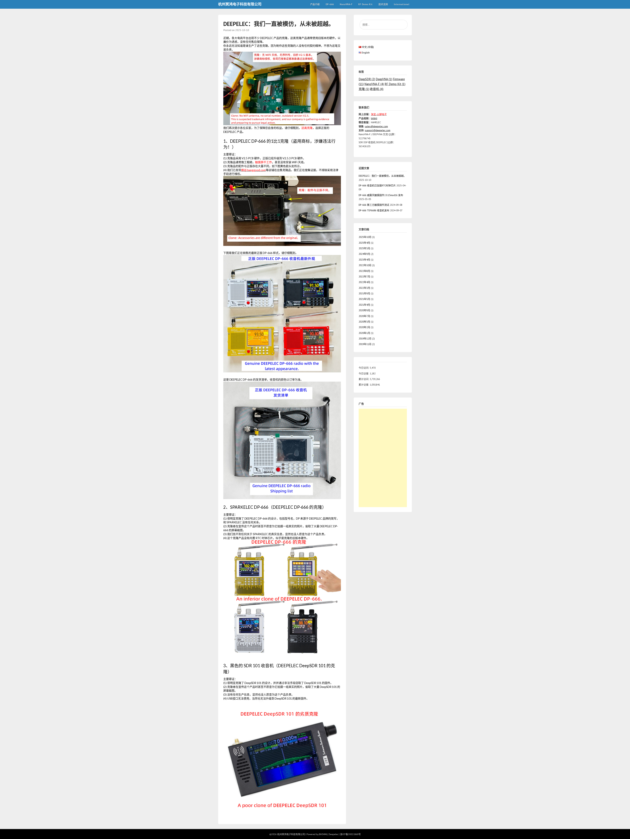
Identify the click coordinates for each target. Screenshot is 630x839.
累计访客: (364, 384)
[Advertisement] (383, 458)
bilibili (374, 118)
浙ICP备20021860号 (350, 834)
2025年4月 (364, 242)
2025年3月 (364, 248)
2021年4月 (364, 304)
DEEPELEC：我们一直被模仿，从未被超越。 (382, 175)
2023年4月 (364, 259)
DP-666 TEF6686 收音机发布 (374, 210)
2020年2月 (364, 327)
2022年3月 (364, 287)
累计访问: (364, 379)
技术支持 (383, 4)
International (401, 4)
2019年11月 (365, 344)
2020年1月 (364, 333)
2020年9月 (364, 310)
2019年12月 (365, 338)
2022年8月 (364, 271)
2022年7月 (364, 276)
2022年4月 (364, 282)
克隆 (364, 89)
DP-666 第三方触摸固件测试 (374, 204)
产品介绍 (315, 4)
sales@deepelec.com (376, 126)
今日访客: (364, 373)
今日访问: (364, 367)
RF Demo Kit (365, 4)
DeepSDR (367, 79)
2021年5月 (364, 299)
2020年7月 (364, 316)
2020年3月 (364, 321)
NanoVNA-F (346, 4)
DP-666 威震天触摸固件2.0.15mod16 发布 (381, 195)
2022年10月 (365, 265)
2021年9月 (364, 293)
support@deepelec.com (377, 130)
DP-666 (330, 4)
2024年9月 (364, 253)
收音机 (376, 89)
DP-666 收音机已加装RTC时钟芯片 (377, 185)
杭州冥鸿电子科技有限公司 (240, 4)
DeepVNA (384, 79)
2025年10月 (365, 237)
